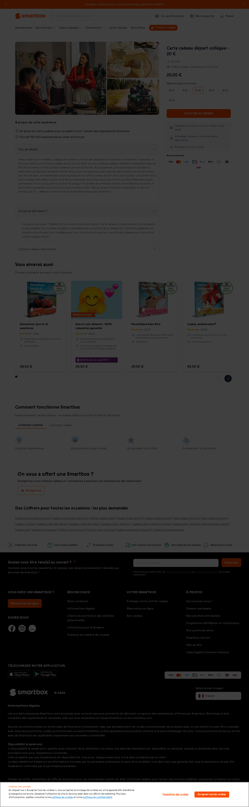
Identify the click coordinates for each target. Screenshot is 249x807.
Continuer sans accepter (20, 786)
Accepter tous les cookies (212, 794)
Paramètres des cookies (175, 794)
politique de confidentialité (97, 797)
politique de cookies (62, 797)
